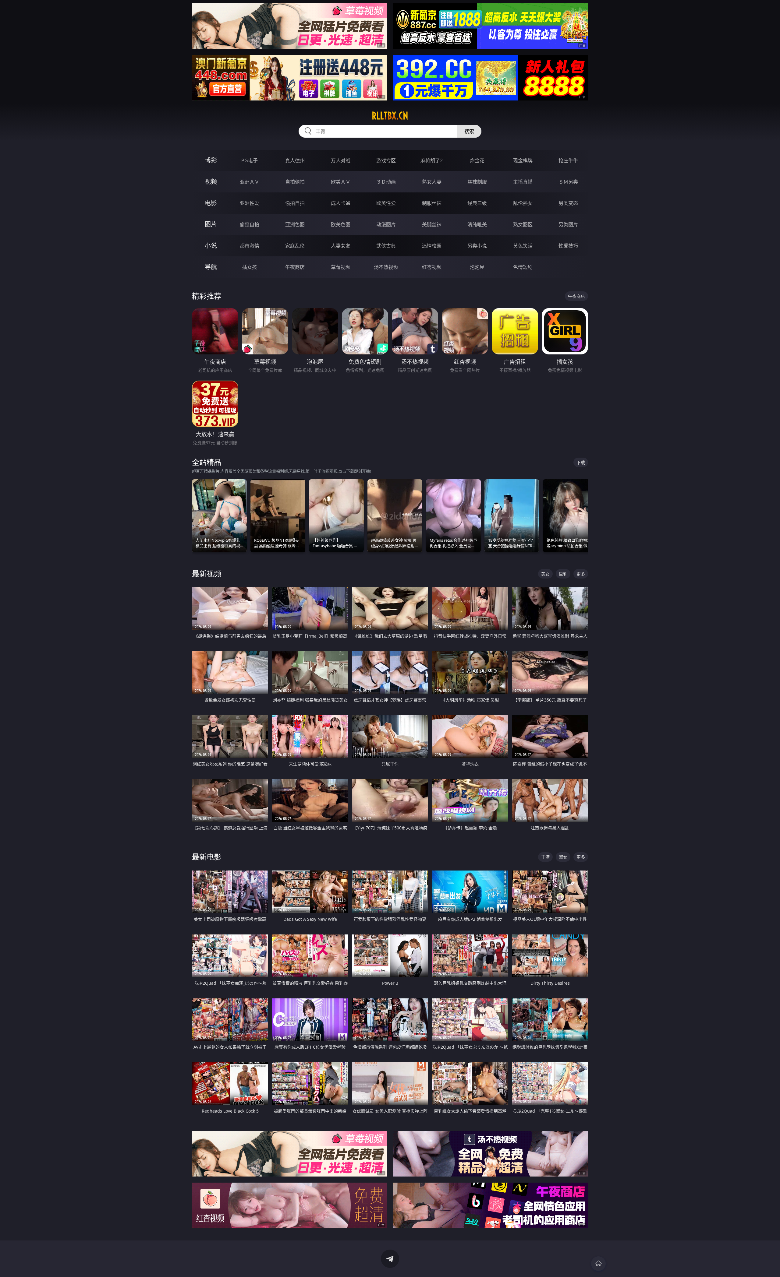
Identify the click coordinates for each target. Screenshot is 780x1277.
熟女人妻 (431, 181)
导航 (211, 267)
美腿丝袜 (431, 224)
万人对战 (340, 160)
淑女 (563, 857)
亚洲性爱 (249, 203)
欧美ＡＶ (340, 181)
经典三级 (477, 203)
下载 (580, 462)
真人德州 (295, 160)
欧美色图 (340, 224)
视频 (211, 182)
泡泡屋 (477, 267)
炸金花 (477, 160)
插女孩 (249, 267)
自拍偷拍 (295, 181)
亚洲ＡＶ (249, 181)
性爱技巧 (568, 245)
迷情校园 (431, 245)
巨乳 (563, 574)
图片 (211, 224)
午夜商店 (295, 267)
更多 (580, 574)
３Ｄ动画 (386, 181)
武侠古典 (386, 245)
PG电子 (249, 160)
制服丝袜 (431, 203)
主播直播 (523, 181)
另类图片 (568, 224)
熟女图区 (523, 224)
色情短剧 (523, 267)
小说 (211, 245)
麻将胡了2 (431, 160)
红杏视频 (431, 267)
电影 (211, 203)
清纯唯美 (477, 224)
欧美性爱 (386, 203)
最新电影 (206, 857)
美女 (545, 574)
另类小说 (477, 245)
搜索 (469, 131)
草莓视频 (340, 267)
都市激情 (249, 245)
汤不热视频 (386, 267)
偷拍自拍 (295, 203)
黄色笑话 (523, 245)
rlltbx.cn (390, 116)
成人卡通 (340, 203)
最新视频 (206, 573)
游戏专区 (386, 160)
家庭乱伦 (295, 245)
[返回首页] (598, 1263)
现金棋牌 (523, 160)
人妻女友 (340, 245)
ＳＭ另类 (568, 181)
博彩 (211, 160)
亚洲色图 (295, 224)
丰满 (545, 857)
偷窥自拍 (249, 224)
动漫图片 (386, 224)
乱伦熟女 (523, 203)
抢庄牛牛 (568, 160)
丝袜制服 (477, 181)
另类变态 (568, 203)
